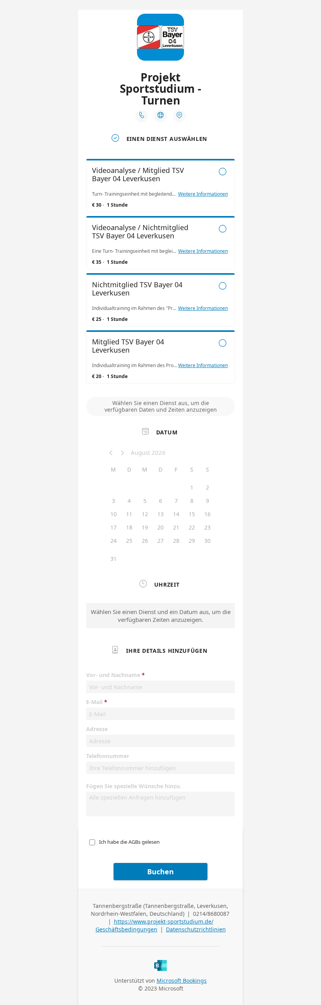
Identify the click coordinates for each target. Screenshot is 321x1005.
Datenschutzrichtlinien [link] (196, 929)
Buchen (160, 871)
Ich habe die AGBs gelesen (129, 841)
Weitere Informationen (203, 194)
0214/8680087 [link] (211, 913)
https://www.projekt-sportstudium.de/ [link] (163, 921)
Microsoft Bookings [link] (182, 980)
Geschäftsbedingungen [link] (126, 929)
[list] (160, 273)
